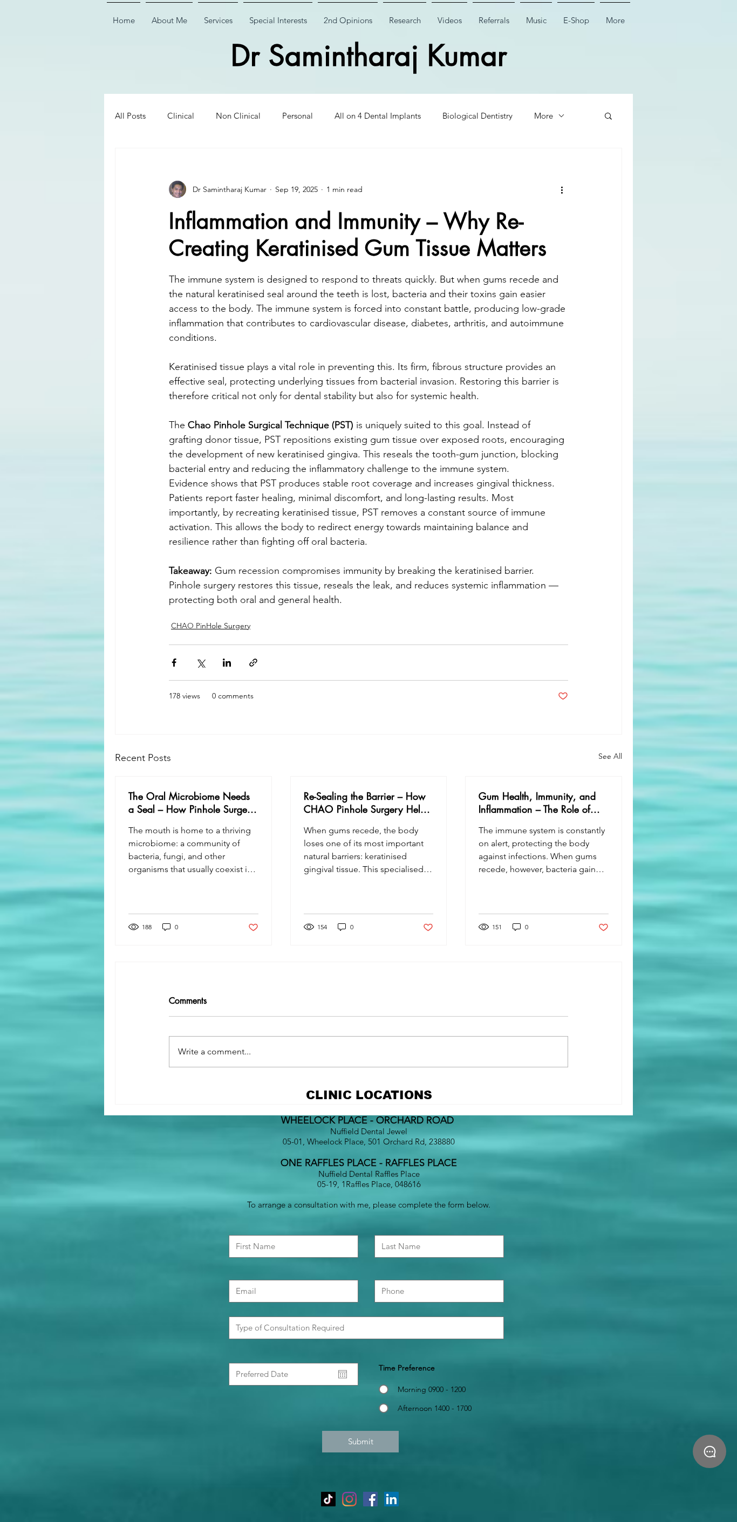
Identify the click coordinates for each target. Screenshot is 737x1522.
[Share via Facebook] (174, 662)
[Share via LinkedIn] (227, 662)
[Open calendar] (342, 1374)
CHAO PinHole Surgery (210, 625)
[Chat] (709, 1451)
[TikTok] (328, 1499)
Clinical (180, 116)
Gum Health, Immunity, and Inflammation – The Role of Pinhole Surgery (537, 802)
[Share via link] (253, 662)
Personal (297, 116)
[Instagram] (349, 1499)
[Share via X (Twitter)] (200, 662)
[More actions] (561, 189)
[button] (608, 115)
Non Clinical (238, 116)
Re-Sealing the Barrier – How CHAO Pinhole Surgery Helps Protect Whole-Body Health (366, 802)
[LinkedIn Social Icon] (391, 1499)
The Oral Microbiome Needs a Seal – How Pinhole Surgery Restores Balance (192, 802)
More (543, 116)
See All (610, 756)
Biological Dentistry (477, 116)
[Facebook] (370, 1499)
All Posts (130, 116)
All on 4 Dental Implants (378, 116)
